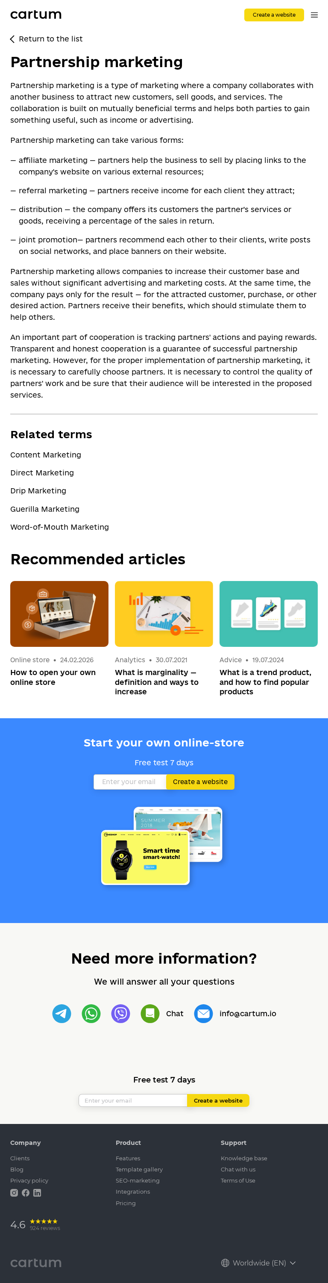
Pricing (126, 1203)
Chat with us (238, 1169)
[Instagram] (15, 1192)
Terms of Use (238, 1180)
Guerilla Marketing (44, 509)
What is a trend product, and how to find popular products (265, 682)
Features (128, 1158)
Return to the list (51, 39)
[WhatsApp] (91, 1013)
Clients (19, 1158)
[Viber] (120, 1013)
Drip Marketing (38, 491)
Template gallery (139, 1169)
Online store (30, 660)
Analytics (130, 660)
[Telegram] (61, 1013)
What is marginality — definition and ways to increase (157, 682)
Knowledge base (244, 1158)
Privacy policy (29, 1180)
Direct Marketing (42, 473)
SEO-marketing (138, 1180)
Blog (16, 1169)
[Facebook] (26, 1192)
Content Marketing (45, 455)
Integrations (133, 1191)
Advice (231, 660)
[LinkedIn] (37, 1192)
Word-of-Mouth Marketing (59, 527)
